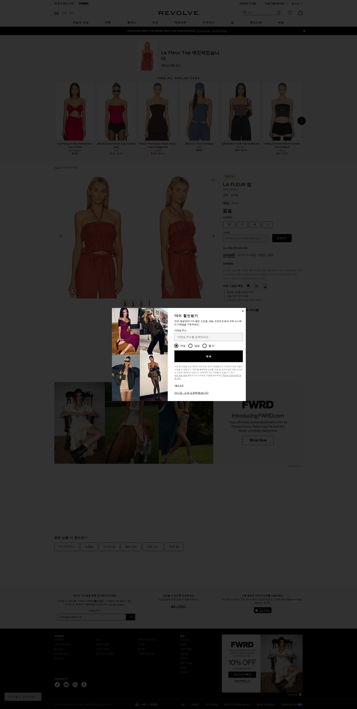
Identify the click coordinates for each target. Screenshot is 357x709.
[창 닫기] (243, 311)
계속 (209, 356)
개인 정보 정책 (180, 375)
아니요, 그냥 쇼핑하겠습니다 (191, 393)
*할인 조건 (179, 385)
